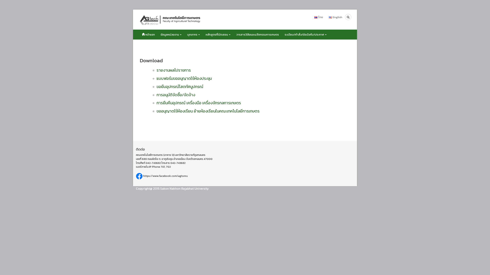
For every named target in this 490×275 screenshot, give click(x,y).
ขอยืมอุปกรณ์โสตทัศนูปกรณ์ (180, 87)
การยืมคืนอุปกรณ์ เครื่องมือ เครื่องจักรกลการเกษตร (199, 103)
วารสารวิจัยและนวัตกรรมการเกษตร (257, 34)
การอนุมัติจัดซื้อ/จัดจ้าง (176, 95)
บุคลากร (192, 34)
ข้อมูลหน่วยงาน (170, 34)
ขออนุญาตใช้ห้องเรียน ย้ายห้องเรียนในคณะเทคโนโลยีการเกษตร (208, 111)
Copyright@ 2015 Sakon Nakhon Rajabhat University (172, 188)
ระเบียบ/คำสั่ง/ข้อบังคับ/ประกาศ (305, 34)
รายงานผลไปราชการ (174, 70)
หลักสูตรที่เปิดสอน (217, 34)
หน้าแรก (150, 34)
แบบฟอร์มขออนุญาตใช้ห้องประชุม (184, 78)
